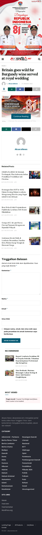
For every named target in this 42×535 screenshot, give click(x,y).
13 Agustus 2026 (8, 248)
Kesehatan (6, 489)
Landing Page (6, 525)
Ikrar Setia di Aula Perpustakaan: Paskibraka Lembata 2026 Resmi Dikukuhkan (14, 209)
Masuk (4, 500)
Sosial (24, 486)
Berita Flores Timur (9, 440)
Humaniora (6, 479)
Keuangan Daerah (29, 437)
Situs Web (6, 319)
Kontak (4, 527)
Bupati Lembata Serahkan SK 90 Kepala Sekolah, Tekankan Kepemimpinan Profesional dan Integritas (27, 359)
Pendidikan (26, 466)
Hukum (4, 473)
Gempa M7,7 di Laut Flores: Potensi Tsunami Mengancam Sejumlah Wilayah (13, 225)
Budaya (5, 450)
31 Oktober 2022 (27, 84)
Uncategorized (28, 489)
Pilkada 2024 (27, 469)
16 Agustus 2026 (8, 200)
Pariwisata (26, 456)
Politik (24, 473)
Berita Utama (7, 447)
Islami (4, 483)
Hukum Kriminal (8, 476)
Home (4, 66)
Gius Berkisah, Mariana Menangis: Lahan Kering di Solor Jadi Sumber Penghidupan (26, 373)
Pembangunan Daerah (31, 460)
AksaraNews (13, 84)
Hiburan (5, 466)
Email (5, 309)
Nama (5, 299)
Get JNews (30, 525)
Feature (5, 463)
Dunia (4, 456)
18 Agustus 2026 (8, 182)
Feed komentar (7, 507)
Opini (24, 453)
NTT (24, 447)
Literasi (25, 440)
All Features (19, 525)
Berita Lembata (8, 443)
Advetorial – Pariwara (10, 437)
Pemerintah (27, 463)
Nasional (25, 443)
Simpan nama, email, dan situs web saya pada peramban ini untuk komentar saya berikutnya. (20, 331)
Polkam (25, 476)
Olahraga (26, 450)
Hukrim (5, 469)
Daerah (5, 453)
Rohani (25, 483)
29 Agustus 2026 (22, 366)
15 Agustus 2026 (8, 215)
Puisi (24, 479)
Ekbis (4, 460)
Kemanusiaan (7, 486)
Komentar (6, 270)
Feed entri (5, 504)
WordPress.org (7, 510)
